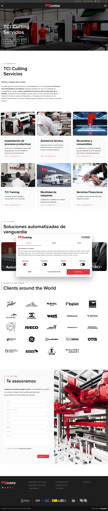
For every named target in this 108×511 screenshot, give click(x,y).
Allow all (78, 272)
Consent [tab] (28, 243)
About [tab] (79, 243)
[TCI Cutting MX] (53, 6)
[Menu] (105, 5)
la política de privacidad (25, 448)
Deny (30, 272)
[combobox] (26, 427)
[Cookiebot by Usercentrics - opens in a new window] (82, 237)
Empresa (78, 1)
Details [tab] (54, 243)
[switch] (44, 264)
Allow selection (54, 272)
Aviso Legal (16, 508)
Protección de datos (25, 508)
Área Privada (88, 1)
